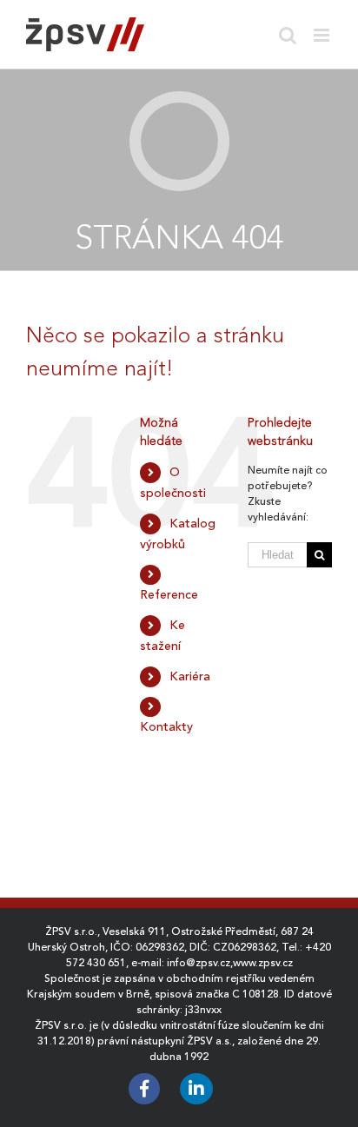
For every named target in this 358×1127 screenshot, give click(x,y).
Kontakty (166, 726)
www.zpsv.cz (263, 963)
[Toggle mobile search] (287, 35)
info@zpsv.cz (198, 963)
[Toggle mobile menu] (323, 35)
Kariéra (189, 676)
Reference (169, 594)
